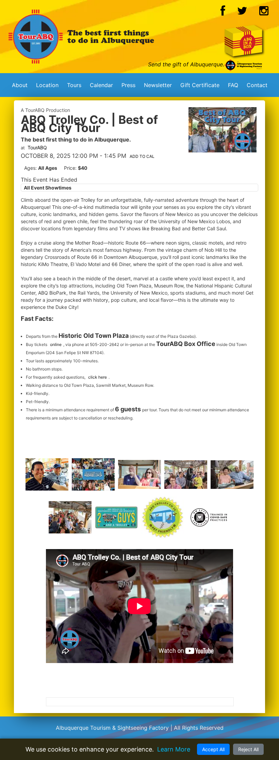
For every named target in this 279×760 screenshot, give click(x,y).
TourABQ (37, 147)
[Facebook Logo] (223, 12)
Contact (257, 85)
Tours (74, 85)
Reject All (248, 749)
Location (47, 85)
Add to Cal (142, 156)
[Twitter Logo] (242, 12)
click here (97, 377)
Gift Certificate (199, 85)
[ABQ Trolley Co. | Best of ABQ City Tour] (222, 150)
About (20, 85)
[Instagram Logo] (264, 12)
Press (128, 85)
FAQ (233, 85)
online (56, 344)
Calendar (101, 85)
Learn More (173, 749)
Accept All (213, 749)
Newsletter (158, 85)
